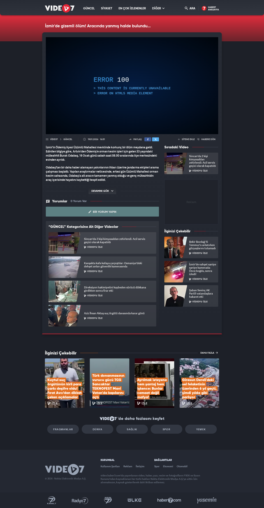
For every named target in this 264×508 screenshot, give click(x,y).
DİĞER (157, 8)
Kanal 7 (51, 500)
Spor (166, 429)
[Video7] (60, 8)
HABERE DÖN (208, 139)
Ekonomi (168, 466)
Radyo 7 (80, 500)
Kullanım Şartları (110, 466)
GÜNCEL (89, 8)
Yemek (201, 429)
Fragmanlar (63, 429)
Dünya (97, 429)
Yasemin (207, 500)
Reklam (127, 466)
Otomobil (182, 466)
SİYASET (106, 8)
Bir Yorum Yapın (104, 212)
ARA (192, 8)
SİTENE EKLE (188, 139)
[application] (132, 85)
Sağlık (132, 429)
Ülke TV (135, 500)
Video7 (54, 139)
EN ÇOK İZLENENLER (132, 8)
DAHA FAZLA (207, 353)
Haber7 (169, 500)
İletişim (140, 466)
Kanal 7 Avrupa (108, 500)
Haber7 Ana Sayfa (210, 8)
